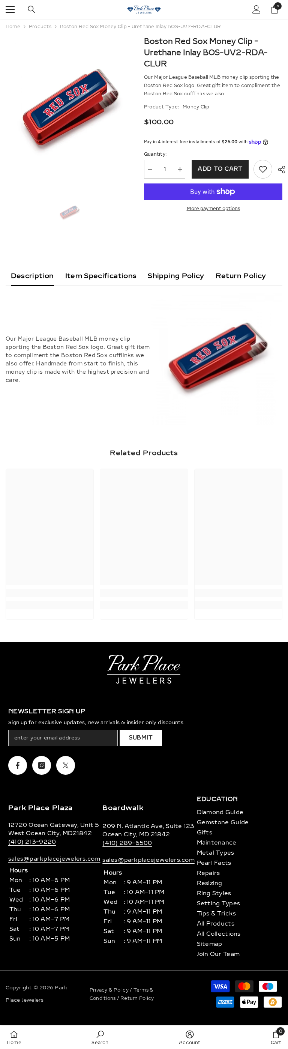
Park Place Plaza (40, 808)
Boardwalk (122, 808)
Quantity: (155, 154)
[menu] (10, 9)
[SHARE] (278, 170)
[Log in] (256, 9)
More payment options (213, 208)
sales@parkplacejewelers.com (54, 858)
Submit (141, 738)
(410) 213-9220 (32, 842)
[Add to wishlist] (263, 169)
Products (40, 26)
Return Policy (241, 276)
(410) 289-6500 (127, 843)
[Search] (31, 9)
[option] (69, 111)
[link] (49, 593)
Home (13, 26)
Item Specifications (101, 276)
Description (32, 276)
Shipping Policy (176, 276)
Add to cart (219, 169)
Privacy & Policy (110, 990)
